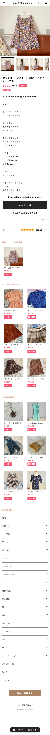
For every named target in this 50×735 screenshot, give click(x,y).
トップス (6, 534)
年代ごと (6, 639)
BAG (4, 583)
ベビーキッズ (8, 623)
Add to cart (25, 205)
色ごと (5, 648)
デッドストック (9, 656)
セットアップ (8, 566)
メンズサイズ (8, 664)
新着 (4, 518)
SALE (4, 672)
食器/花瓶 (6, 591)
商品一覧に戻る (25, 693)
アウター (6, 542)
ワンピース (7, 558)
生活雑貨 (6, 599)
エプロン (6, 631)
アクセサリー (8, 574)
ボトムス (6, 550)
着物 (4, 615)
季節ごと (6, 526)
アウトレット (8, 680)
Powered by (22, 709)
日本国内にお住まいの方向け (25, 213)
